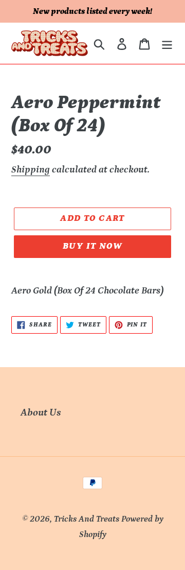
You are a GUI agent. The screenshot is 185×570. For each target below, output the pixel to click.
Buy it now (92, 246)
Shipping (30, 169)
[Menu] (167, 43)
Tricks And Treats (86, 519)
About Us (41, 412)
